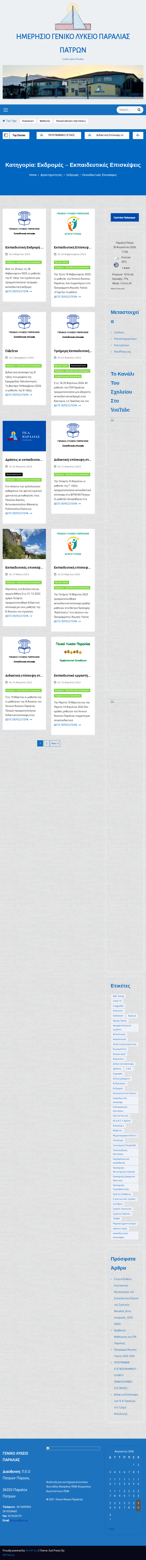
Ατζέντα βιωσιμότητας (125, 1044)
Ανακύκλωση (119, 1039)
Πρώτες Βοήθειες (122, 1194)
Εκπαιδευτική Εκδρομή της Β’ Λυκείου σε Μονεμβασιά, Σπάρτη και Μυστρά (24, 247)
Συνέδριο (117, 1204)
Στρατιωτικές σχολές (124, 1199)
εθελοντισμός (120, 1228)
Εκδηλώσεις (119, 1083)
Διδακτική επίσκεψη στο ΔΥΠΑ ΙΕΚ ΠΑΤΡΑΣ (73, 459)
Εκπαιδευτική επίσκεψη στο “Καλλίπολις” (73, 567)
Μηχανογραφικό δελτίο (124, 1135)
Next (53, 743)
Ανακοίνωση (119, 1034)
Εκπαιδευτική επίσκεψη (120, 1100)
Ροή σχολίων (121, 345)
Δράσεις (117, 1069)
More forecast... (118, 288)
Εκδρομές (118, 1088)
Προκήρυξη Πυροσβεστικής (121, 1187)
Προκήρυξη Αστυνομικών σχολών (124, 1170)
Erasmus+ (28, 121)
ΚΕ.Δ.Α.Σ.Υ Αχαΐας (122, 1121)
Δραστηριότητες (78, 366)
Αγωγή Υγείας (61, 262)
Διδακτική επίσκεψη (123, 1064)
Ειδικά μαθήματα (121, 1078)
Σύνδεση (119, 332)
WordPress (31, 1550)
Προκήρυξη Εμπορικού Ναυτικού (124, 1178)
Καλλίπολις (118, 1126)
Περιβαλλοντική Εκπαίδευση (67, 376)
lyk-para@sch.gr (19, 1520)
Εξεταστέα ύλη (120, 1116)
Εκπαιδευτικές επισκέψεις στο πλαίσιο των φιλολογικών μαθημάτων (24, 567)
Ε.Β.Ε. (129, 1069)
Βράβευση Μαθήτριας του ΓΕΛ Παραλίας (125, 1337)
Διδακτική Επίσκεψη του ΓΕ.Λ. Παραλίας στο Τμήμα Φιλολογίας (83, 135)
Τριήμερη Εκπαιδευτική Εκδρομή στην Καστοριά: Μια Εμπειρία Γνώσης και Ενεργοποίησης (73, 351)
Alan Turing (118, 996)
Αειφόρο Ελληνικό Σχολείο (122, 1027)
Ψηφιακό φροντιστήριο (124, 1223)
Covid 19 (117, 1001)
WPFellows (9, 1555)
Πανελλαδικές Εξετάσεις (71, 121)
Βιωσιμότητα (119, 1049)
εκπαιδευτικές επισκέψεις (120, 1235)
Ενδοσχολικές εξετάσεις (120, 1109)
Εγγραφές (118, 1073)
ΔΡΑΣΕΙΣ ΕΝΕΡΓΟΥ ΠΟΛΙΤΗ (110, 135)
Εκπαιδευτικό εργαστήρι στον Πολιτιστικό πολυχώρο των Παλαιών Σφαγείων (73, 675)
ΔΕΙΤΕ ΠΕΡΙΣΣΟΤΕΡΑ (16, 291)
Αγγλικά (132, 1016)
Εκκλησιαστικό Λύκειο (124, 1093)
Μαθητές (45, 121)
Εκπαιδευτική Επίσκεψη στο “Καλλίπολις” (73, 247)
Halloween (118, 1016)
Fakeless (11, 351)
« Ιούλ (111, 1529)
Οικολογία (118, 1140)
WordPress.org (122, 351)
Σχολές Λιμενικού (122, 1209)
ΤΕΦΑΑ (116, 1218)
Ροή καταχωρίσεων (125, 338)
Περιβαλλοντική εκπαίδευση (121, 1161)
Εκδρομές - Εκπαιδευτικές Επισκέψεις (23, 262)
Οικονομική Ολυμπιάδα (124, 1145)
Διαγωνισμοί (119, 1054)
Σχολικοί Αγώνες (121, 1214)
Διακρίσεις (118, 1059)
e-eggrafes (118, 1006)
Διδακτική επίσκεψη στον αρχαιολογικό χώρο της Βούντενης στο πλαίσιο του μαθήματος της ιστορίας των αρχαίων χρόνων (24, 675)
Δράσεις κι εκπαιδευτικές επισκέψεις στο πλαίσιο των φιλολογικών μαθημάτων (24, 459)
